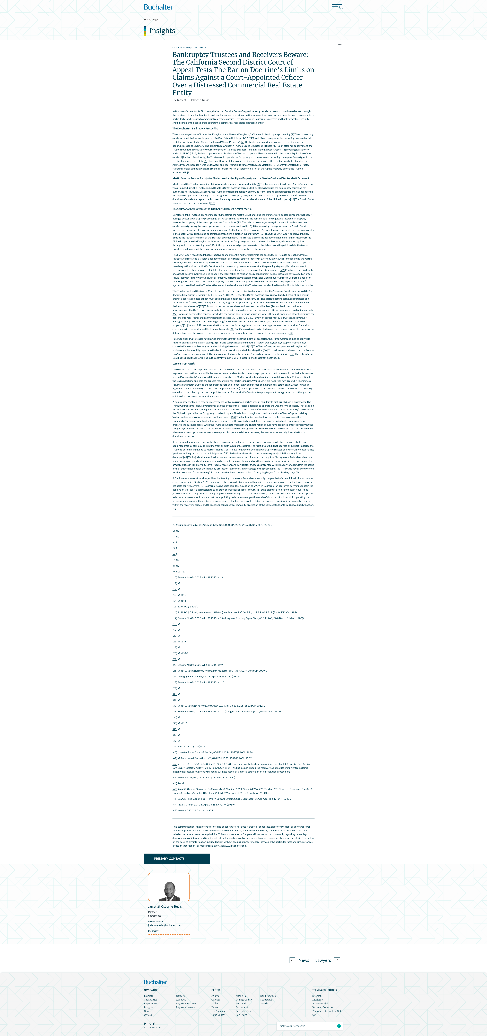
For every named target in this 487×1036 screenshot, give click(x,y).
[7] (274, 164)
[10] (199, 191)
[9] (258, 183)
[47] (244, 493)
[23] (227, 277)
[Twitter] (149, 1024)
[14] (219, 218)
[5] (181, 157)
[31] (185, 325)
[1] (292, 134)
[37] (292, 353)
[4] (284, 149)
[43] (279, 468)
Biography (153, 930)
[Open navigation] (337, 7)
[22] (282, 269)
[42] (191, 464)
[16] (249, 226)
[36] (265, 350)
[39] (233, 417)
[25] (233, 294)
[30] (233, 317)
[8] (188, 172)
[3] (275, 145)
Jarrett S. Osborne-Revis (165, 906)
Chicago (215, 999)
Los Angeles (218, 1011)
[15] (239, 222)
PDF (340, 44)
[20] (280, 258)
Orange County (244, 999)
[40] (227, 453)
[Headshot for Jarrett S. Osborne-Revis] (168, 887)
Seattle (264, 1003)
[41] (185, 457)
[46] (258, 489)
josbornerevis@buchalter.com (164, 925)
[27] (201, 306)
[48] (174, 508)
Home (147, 19)
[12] (292, 199)
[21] (301, 262)
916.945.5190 (156, 921)
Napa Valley (217, 1014)
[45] (201, 485)
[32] (232, 329)
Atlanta (215, 995)
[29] (174, 313)
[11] (256, 195)
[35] (250, 346)
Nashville (241, 995)
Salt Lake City (243, 1011)
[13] (212, 203)
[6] (205, 160)
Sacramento (154, 915)
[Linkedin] (145, 1024)
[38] (279, 357)
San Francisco (268, 995)
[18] (213, 245)
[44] (298, 472)
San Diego (241, 1014)
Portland (241, 1003)
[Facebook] (154, 1024)
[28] (273, 306)
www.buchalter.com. (236, 845)
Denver (215, 1007)
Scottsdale (266, 999)
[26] (258, 298)
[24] (285, 281)
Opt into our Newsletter (292, 1025)
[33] (291, 332)
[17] (262, 233)
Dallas (214, 1003)
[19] (276, 254)
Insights (156, 19)
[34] (214, 342)
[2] (242, 141)
